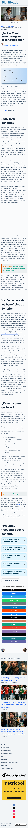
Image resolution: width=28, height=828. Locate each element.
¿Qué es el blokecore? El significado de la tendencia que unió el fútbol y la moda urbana (13, 705)
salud (18, 504)
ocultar (9, 70)
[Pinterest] (14, 814)
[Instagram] (14, 811)
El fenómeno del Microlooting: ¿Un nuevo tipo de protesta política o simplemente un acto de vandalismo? (13, 731)
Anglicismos (4, 45)
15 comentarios (14, 45)
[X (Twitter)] (14, 808)
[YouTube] (14, 817)
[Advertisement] (14, 220)
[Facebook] (14, 805)
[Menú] (26, 2)
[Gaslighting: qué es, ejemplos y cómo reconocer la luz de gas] (14, 668)
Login (6, 110)
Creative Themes (6, 825)
